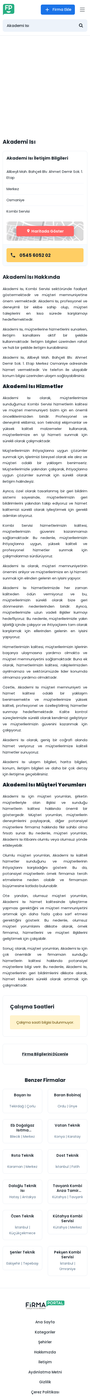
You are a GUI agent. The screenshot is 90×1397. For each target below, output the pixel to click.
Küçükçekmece (22, 1233)
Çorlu (31, 1106)
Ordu (62, 1106)
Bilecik (15, 1136)
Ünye (73, 1106)
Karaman (15, 1166)
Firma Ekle (62, 9)
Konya (59, 1136)
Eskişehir (13, 1263)
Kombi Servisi (18, 211)
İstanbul (62, 1166)
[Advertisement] (45, 83)
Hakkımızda (45, 1352)
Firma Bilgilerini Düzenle (45, 1054)
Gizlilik (45, 1381)
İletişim (45, 1362)
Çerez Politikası (45, 1392)
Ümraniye (68, 1269)
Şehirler (45, 1342)
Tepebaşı (30, 1263)
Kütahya (59, 1197)
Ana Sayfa (45, 1322)
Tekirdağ (16, 1106)
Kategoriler (45, 1332)
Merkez (29, 1136)
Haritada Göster (47, 231)
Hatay (14, 1197)
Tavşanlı (76, 1197)
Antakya (29, 1197)
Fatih (76, 1166)
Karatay (74, 1136)
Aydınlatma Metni (45, 1372)
